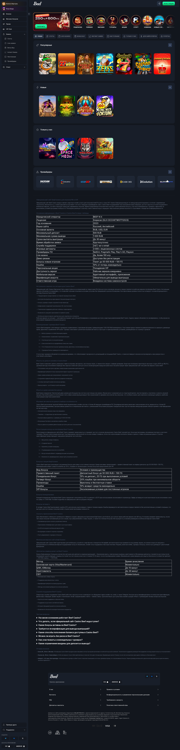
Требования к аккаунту (115, 700)
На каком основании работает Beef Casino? (59, 618)
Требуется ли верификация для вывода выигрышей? (64, 629)
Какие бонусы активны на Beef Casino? (57, 625)
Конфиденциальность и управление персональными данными (128, 695)
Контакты (52, 695)
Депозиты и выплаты (56, 705)
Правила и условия (113, 689)
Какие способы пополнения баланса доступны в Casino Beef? (68, 632)
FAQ (50, 700)
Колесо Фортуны (12, 4)
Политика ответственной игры (117, 705)
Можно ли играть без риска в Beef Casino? (59, 636)
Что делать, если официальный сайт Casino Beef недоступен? (68, 621)
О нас (51, 689)
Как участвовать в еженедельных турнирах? (60, 640)
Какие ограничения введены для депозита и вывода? (64, 643)
